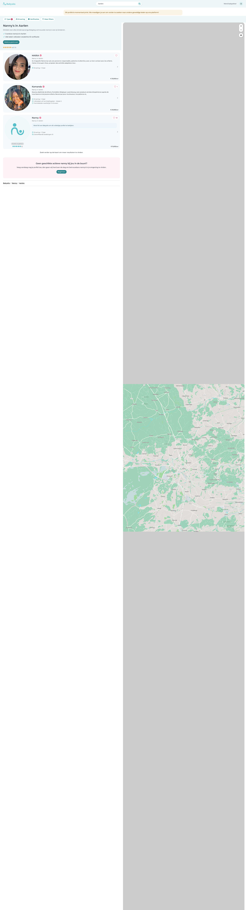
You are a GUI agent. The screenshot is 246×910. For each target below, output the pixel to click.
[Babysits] (9, 4)
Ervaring (21, 19)
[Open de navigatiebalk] (241, 4)
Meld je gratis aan (11, 42)
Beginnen (61, 172)
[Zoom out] (241, 30)
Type (9, 19)
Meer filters (48, 19)
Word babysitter (230, 4)
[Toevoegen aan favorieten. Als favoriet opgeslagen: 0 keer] (116, 55)
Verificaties (34, 19)
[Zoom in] (241, 26)
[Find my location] (241, 35)
